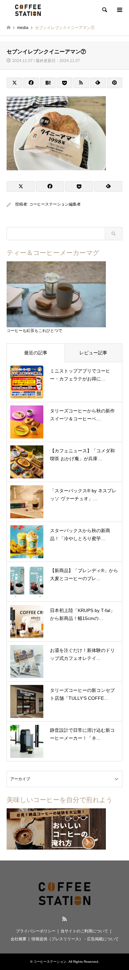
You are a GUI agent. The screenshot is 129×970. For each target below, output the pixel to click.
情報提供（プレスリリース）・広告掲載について (75, 939)
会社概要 (18, 939)
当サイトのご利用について (84, 931)
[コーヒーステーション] (28, 10)
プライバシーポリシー (36, 931)
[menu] (119, 10)
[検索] (104, 10)
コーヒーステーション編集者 (55, 204)
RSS (64, 919)
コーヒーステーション (49, 961)
